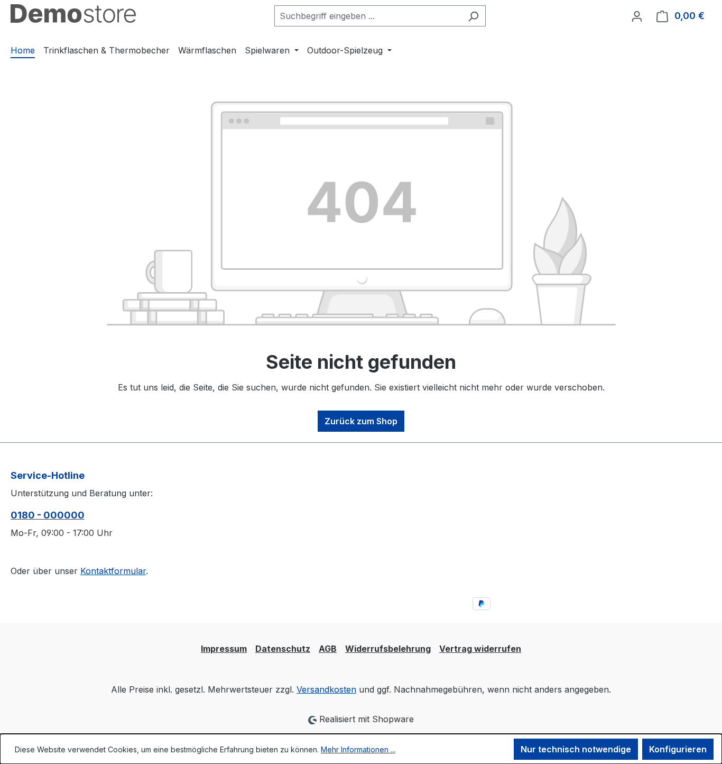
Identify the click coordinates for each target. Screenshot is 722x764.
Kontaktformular (113, 571)
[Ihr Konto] (637, 15)
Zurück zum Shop (361, 421)
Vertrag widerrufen (480, 648)
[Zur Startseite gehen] (73, 13)
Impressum (224, 648)
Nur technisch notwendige (576, 749)
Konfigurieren (678, 749)
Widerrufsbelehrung (388, 648)
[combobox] (367, 15)
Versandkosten (326, 689)
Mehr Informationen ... (358, 749)
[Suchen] (473, 15)
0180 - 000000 (48, 515)
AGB (328, 648)
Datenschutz (282, 648)
